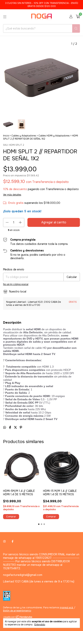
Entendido (39, 624)
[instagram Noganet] (4, 541)
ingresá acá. (67, 607)
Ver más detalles (12, 194)
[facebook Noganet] (12, 541)
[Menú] (5, 17)
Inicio (6, 135)
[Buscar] (76, 28)
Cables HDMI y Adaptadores (54, 135)
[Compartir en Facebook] (10, 427)
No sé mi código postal (15, 284)
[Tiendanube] (18, 617)
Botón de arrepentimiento (17, 610)
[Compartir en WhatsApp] (5, 427)
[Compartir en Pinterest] (20, 427)
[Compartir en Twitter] (16, 427)
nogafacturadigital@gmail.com (22, 575)
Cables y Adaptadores (23, 135)
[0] (78, 16)
